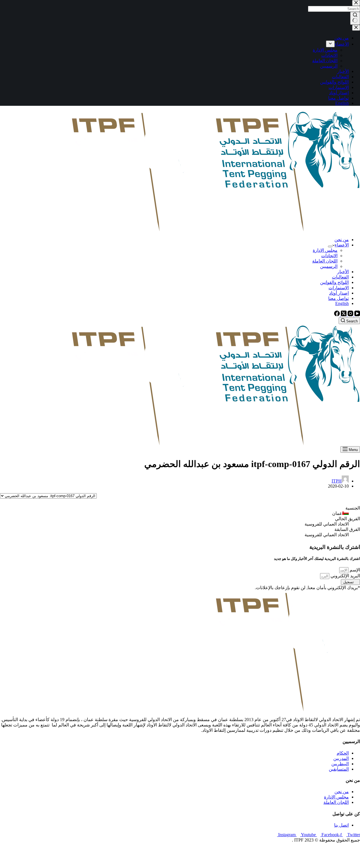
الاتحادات (329, 255)
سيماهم (339, 849)
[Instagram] (349, 314)
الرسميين (329, 266)
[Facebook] (337, 314)
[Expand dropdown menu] (330, 246)
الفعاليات (340, 277)
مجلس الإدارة (325, 250)
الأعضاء (342, 245)
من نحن (341, 239)
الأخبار (343, 271)
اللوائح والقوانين (334, 282)
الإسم (354, 569)
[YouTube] (356, 314)
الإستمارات (338, 287)
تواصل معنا (338, 298)
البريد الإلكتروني (344, 575)
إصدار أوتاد (339, 293)
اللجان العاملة (325, 261)
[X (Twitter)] (343, 314)
